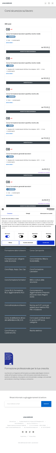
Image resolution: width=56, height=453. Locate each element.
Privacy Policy (32, 436)
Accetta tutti (46, 242)
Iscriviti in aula (28, 82)
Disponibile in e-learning (44, 172)
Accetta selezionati (28, 242)
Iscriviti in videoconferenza (28, 51)
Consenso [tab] (9, 213)
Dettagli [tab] (28, 213)
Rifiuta (10, 242)
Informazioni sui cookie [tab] (46, 213)
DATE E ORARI (9, 42)
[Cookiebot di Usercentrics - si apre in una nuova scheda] (48, 209)
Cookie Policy (23, 436)
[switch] (21, 236)
